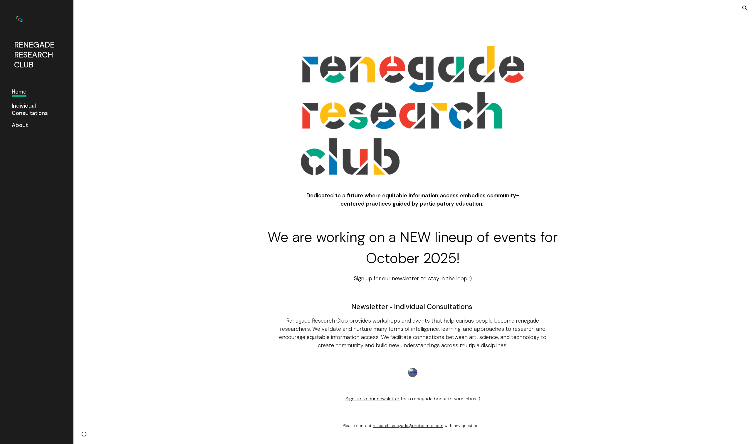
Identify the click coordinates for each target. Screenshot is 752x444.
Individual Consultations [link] (30, 109)
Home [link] (19, 91)
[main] (412, 199)
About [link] (20, 125)
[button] (745, 8)
